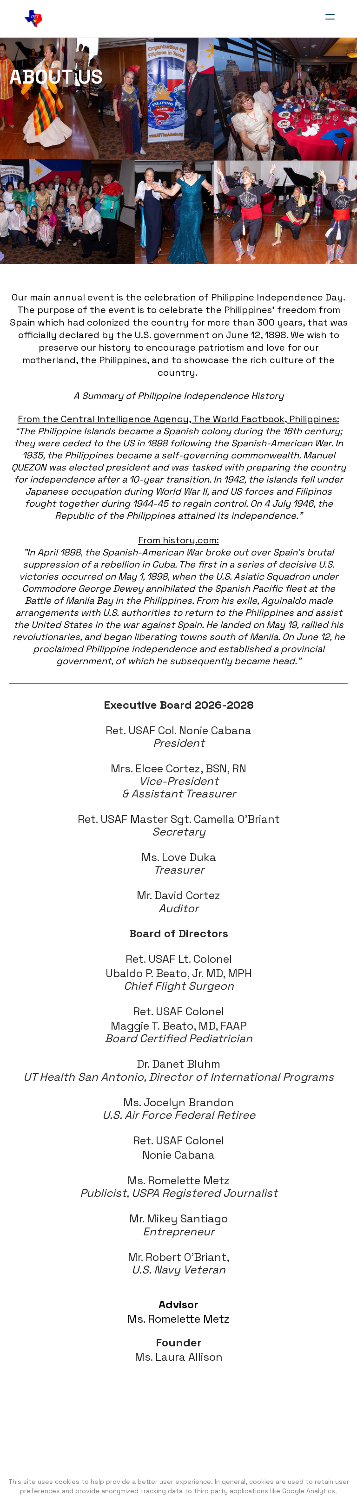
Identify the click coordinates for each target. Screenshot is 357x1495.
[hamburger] (330, 17)
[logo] (33, 18)
